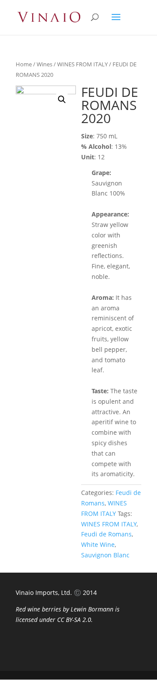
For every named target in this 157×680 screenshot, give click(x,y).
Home (24, 64)
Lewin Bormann (92, 609)
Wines (44, 64)
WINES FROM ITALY (82, 64)
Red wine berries (38, 609)
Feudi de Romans (106, 534)
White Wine (98, 544)
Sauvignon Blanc (105, 555)
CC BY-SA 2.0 (74, 619)
